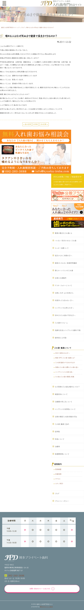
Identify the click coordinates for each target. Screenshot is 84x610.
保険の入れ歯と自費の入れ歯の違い (67, 367)
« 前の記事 (27, 124)
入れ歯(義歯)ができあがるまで (65, 362)
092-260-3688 (16, 575)
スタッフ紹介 (59, 483)
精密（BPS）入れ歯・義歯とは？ (65, 358)
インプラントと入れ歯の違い (64, 372)
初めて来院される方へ (62, 353)
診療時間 (58, 474)
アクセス (57, 479)
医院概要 (58, 469)
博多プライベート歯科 (46, 606)
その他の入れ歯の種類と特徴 (64, 376)
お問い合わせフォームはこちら (40, 588)
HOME (35, 124)
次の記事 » (44, 124)
